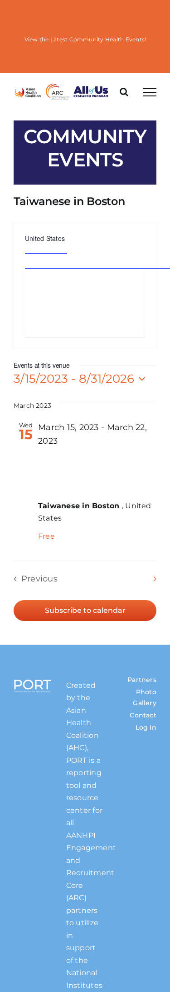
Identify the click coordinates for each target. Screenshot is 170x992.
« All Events (135, 215)
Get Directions (46, 248)
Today (85, 578)
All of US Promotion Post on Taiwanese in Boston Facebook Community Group (90, 470)
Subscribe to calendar (85, 610)
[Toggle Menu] (150, 92)
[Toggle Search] (124, 91)
